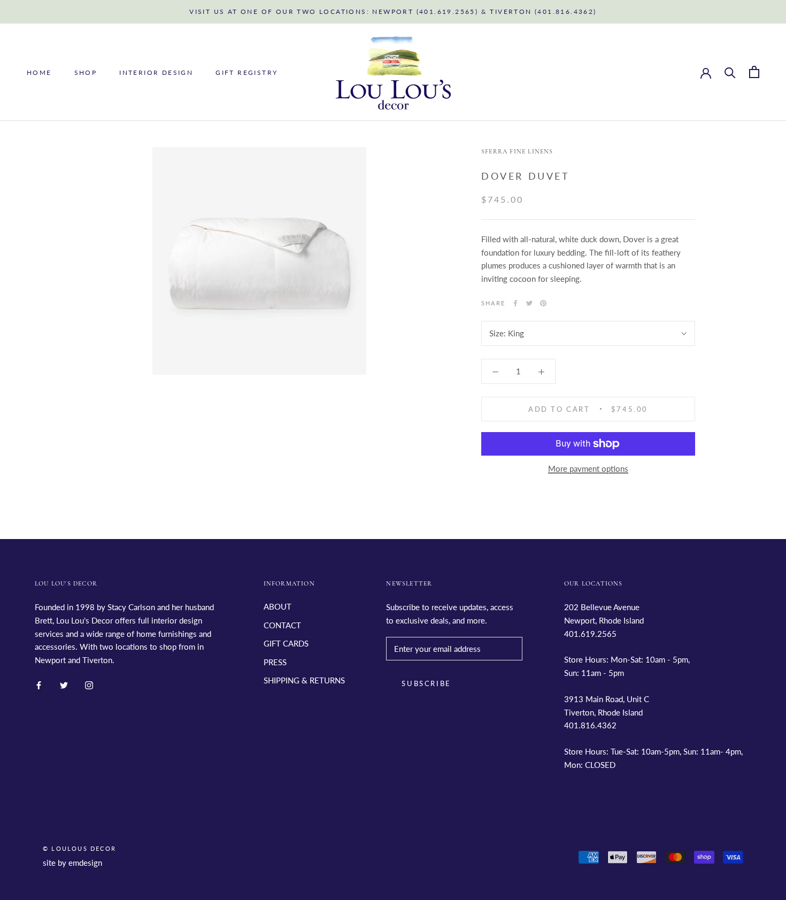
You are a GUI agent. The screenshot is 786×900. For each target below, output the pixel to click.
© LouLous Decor (79, 848)
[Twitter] (529, 303)
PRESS (275, 662)
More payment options (588, 468)
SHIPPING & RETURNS (304, 680)
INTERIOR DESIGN (156, 72)
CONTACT (282, 625)
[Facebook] (515, 303)
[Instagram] (89, 684)
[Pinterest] (543, 303)
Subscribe (426, 683)
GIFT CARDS (286, 643)
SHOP (85, 72)
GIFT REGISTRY (246, 72)
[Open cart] (754, 72)
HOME (39, 72)
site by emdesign (72, 862)
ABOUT (277, 606)
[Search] (730, 72)
